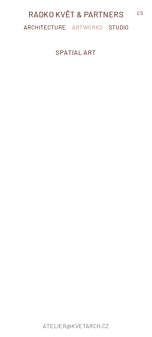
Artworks (87, 27)
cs (140, 13)
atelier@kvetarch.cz (76, 325)
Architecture (45, 27)
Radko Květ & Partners (76, 14)
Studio (118, 27)
